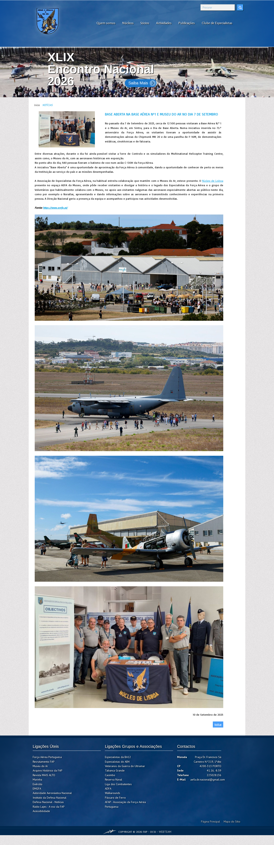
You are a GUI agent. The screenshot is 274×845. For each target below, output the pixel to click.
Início (37, 105)
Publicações (186, 23)
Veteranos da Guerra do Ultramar (125, 766)
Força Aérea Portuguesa (47, 757)
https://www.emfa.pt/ (55, 207)
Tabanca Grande (115, 770)
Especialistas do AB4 (117, 761)
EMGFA (37, 788)
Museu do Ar (40, 766)
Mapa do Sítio (232, 821)
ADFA (108, 788)
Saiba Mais (138, 83)
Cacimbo (110, 775)
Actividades (164, 23)
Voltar (218, 724)
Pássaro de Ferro (115, 797)
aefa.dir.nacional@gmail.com (207, 779)
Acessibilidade (41, 811)
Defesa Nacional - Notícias (48, 802)
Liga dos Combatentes (118, 784)
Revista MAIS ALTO (44, 775)
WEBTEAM (165, 831)
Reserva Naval (113, 779)
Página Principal (210, 821)
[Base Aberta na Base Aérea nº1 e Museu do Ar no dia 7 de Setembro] (67, 129)
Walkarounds (112, 793)
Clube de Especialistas (217, 23)
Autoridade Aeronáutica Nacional (52, 793)
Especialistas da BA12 (118, 757)
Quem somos (105, 23)
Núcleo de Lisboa (212, 181)
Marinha (37, 779)
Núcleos (128, 23)
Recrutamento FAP (44, 761)
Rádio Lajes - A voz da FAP (49, 806)
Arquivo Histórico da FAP (47, 770)
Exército (37, 784)
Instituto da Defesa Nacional (49, 797)
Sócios (144, 23)
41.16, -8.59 (214, 770)
